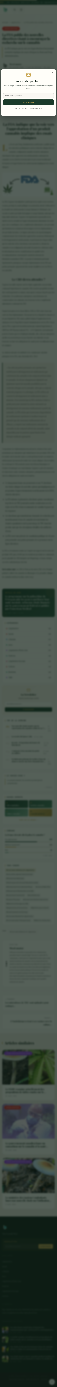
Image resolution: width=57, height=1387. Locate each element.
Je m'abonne (28, 102)
